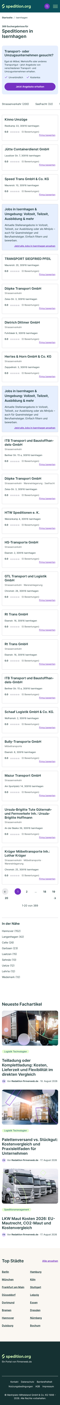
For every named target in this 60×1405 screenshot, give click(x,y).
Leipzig (34, 1294)
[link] (30, 128)
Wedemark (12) (11, 977)
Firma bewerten (47, 135)
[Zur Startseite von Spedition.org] (16, 6)
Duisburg (7, 1325)
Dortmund (8, 1302)
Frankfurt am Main (13, 1287)
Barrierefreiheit (44, 1381)
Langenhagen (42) (13, 936)
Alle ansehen (50, 1261)
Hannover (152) (11, 931)
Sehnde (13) (9, 959)
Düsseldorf (9, 1294)
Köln (33, 1279)
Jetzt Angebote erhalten (30, 86)
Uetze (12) (8, 965)
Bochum (35, 1325)
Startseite (7, 17)
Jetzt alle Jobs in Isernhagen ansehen (34, 246)
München (8, 1279)
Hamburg (35, 1271)
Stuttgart (35, 1287)
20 (6, 898)
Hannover (8, 1317)
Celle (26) (8, 942)
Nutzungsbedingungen (21, 1386)
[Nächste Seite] (55, 898)
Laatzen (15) (9, 954)
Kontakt (14, 1381)
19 (53, 891)
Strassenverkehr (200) (15, 104)
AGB (37, 1386)
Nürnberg (36, 1317)
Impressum (48, 1386)
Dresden (35, 1310)
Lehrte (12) (8, 971)
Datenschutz (27, 1381)
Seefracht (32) (44, 104)
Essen (34, 1302)
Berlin (5, 1271)
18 (44, 891)
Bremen (6, 1310)
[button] (47, 6)
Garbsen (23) (10, 948)
